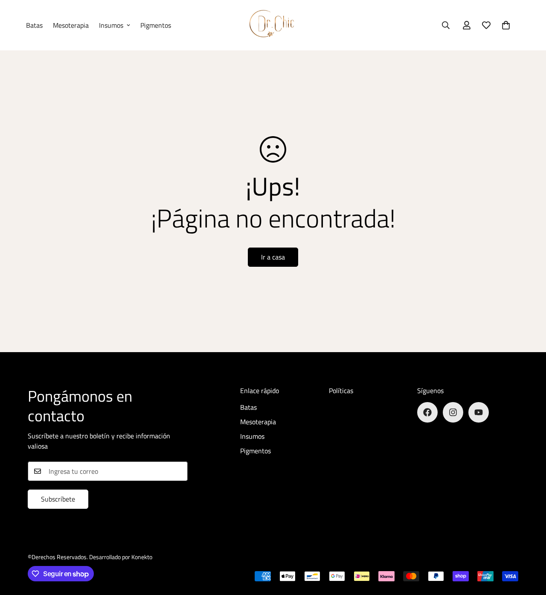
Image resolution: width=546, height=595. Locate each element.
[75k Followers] (453, 412)
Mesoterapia (71, 25)
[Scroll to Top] (529, 548)
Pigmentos (155, 25)
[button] (506, 25)
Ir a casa (273, 257)
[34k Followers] (478, 412)
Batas (34, 25)
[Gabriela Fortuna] (273, 25)
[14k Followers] (427, 412)
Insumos (111, 25)
